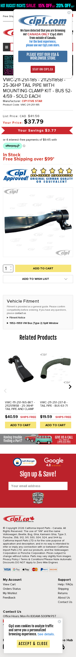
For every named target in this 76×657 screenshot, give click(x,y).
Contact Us (65, 602)
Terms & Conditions (32, 559)
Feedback (9, 597)
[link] (42, 20)
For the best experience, (42, 41)
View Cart (9, 584)
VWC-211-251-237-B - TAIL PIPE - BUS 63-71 (54, 404)
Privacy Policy (11, 559)
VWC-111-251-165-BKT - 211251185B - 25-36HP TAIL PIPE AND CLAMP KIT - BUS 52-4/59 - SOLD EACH (20, 409)
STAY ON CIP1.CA (42, 69)
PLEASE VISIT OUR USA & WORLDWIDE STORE (43, 56)
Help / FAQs (65, 584)
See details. (46, 634)
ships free (28, 417)
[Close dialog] (69, 12)
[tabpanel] (20, 389)
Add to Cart (20, 425)
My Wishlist (10, 593)
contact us (20, 313)
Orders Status (12, 589)
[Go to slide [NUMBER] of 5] (4, 386)
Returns (63, 593)
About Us (64, 597)
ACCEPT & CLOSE (33, 643)
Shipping (63, 589)
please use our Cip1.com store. (43, 45)
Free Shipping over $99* (28, 159)
